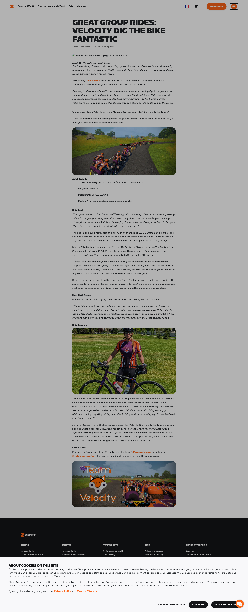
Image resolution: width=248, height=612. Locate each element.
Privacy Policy (62, 591)
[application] (239, 603)
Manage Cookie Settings (171, 605)
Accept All (198, 605)
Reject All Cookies (225, 605)
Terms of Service (87, 591)
